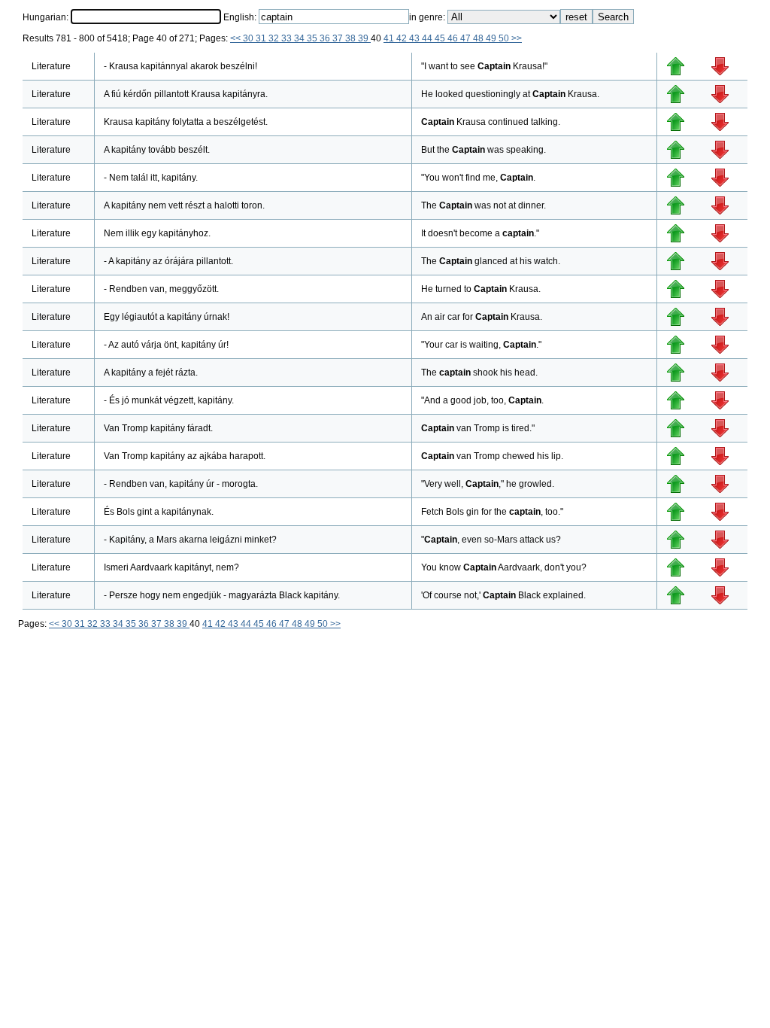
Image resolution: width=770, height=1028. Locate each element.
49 (492, 38)
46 (453, 38)
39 (364, 38)
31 (262, 38)
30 (249, 38)
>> (516, 38)
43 (415, 38)
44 (428, 38)
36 (326, 38)
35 (313, 38)
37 (338, 38)
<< (236, 38)
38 (351, 38)
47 (466, 38)
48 (479, 38)
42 (402, 38)
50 (505, 38)
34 (300, 38)
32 (274, 38)
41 (389, 38)
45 (441, 38)
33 (287, 38)
